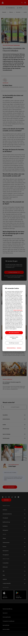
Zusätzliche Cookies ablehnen (14, 338)
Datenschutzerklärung (17, 310)
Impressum (19, 347)
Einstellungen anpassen (14, 342)
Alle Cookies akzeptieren (14, 332)
